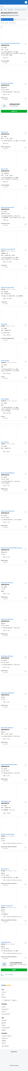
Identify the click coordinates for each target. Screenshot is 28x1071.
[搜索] (26, 6)
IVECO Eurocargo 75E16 (7, 287)
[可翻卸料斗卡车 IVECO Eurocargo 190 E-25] (14, 240)
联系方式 (4, 997)
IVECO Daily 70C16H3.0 (7, 83)
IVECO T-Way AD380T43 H (7, 473)
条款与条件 (4, 1020)
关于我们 (4, 992)
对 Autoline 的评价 (6, 1027)
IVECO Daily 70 (5, 869)
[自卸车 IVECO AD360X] (14, 389)
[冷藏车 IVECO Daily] (14, 315)
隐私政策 (4, 1022)
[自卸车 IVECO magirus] (14, 432)
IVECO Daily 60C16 (6, 942)
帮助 (3, 994)
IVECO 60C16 (4, 132)
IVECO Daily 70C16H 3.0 (7, 619)
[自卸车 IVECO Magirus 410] (14, 792)
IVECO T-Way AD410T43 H (7, 511)
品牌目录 (4, 1030)
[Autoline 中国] (9, 2)
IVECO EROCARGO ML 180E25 (9, 764)
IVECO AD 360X (5, 360)
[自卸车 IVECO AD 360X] (14, 351)
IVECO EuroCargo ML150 (7, 207)
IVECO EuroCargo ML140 (7, 834)
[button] (26, 2)
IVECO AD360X (5, 399)
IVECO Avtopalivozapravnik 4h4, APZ (10, 43)
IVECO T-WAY (4, 169)
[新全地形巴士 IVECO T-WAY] (14, 159)
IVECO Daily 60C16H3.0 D (7, 693)
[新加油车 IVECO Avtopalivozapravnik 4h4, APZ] (14, 34)
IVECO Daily (4, 324)
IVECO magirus (5, 442)
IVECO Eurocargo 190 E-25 (8, 249)
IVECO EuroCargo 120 (7, 905)
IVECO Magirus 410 (6, 801)
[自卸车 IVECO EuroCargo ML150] (14, 198)
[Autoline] (1, 10)
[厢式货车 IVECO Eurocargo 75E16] (14, 278)
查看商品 (14, 969)
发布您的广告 (14, 111)
